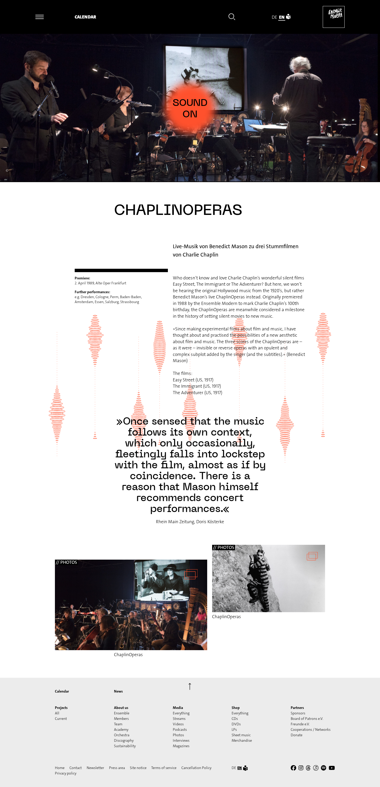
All (57, 713)
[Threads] (308, 768)
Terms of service (163, 767)
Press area (117, 767)
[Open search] (232, 17)
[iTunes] (316, 768)
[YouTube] (332, 768)
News (118, 691)
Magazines (181, 746)
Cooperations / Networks (311, 729)
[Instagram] (301, 768)
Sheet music (241, 735)
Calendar (85, 17)
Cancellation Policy (196, 767)
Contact (75, 767)
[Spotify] (323, 768)
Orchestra (121, 735)
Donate (296, 735)
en (281, 17)
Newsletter (95, 767)
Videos (178, 724)
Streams (179, 718)
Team (118, 724)
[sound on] (190, 108)
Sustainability (125, 746)
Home (60, 767)
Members (121, 718)
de (274, 17)
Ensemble (121, 713)
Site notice (138, 767)
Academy (121, 729)
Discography (124, 740)
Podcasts (180, 729)
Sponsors (298, 713)
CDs (235, 718)
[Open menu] (39, 17)
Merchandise (242, 740)
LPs (234, 729)
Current (61, 718)
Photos (178, 735)
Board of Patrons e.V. (307, 718)
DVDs (236, 724)
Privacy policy (65, 773)
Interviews (181, 740)
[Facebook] (293, 768)
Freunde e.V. (300, 724)
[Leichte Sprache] (288, 17)
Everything (181, 713)
